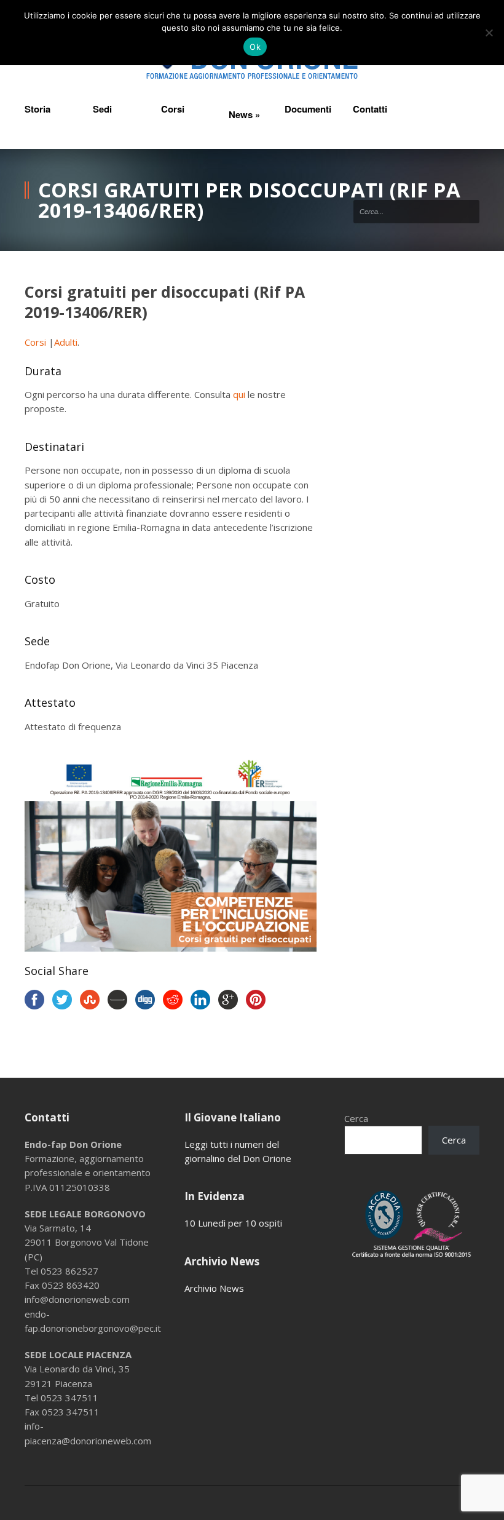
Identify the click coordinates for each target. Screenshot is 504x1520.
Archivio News (214, 1288)
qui (239, 394)
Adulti (65, 342)
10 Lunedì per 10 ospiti (233, 1223)
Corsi (37, 342)
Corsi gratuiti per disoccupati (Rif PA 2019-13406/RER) (165, 301)
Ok (255, 47)
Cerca (356, 1118)
